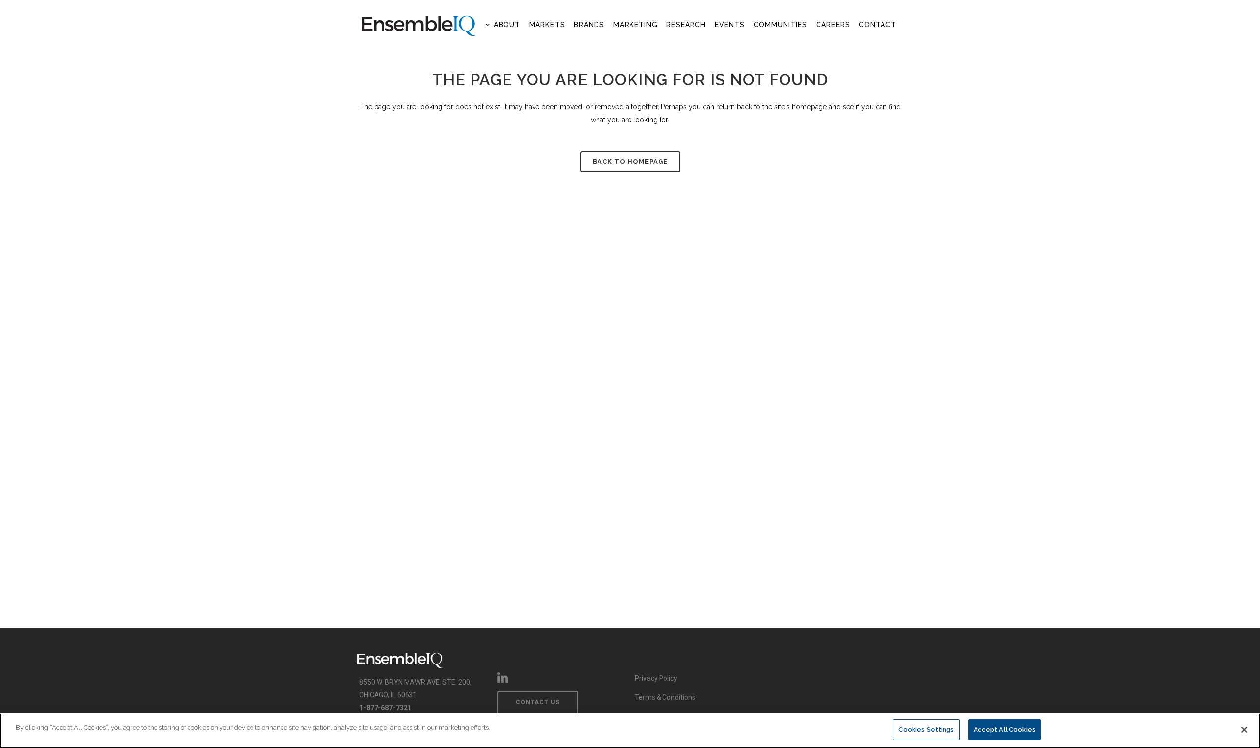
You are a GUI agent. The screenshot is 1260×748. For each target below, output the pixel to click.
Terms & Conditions (665, 697)
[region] (630, 730)
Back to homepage (630, 161)
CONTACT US (538, 702)
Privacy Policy (656, 678)
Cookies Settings (926, 729)
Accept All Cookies (1005, 729)
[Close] (1244, 730)
